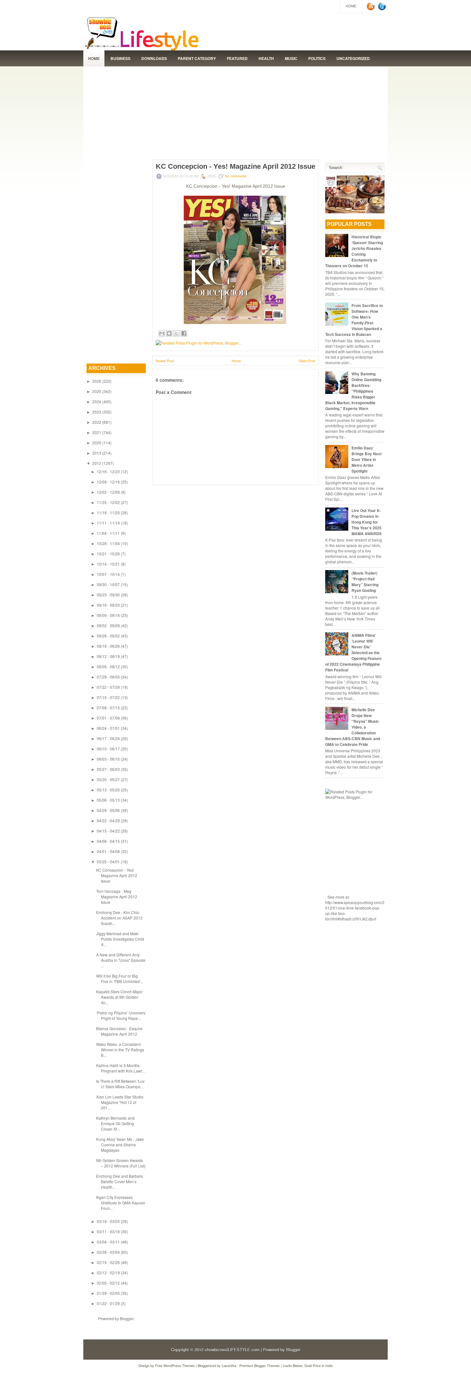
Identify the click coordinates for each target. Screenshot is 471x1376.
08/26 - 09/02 (108, 635)
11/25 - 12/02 (108, 502)
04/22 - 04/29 (108, 820)
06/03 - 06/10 (108, 759)
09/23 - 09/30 (108, 594)
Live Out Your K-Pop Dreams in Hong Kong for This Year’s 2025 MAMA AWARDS (366, 522)
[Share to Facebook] (184, 333)
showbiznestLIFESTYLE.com (232, 1349)
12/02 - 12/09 (108, 492)
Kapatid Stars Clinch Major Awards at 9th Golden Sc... (119, 997)
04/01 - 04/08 (108, 851)
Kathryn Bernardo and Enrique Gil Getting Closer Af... (115, 1123)
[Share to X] (176, 333)
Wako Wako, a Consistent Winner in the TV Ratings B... (120, 1049)
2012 (96, 463)
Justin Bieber (292, 1365)
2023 (96, 412)
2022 (96, 422)
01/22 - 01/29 (108, 1303)
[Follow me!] (382, 9)
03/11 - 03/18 (108, 1231)
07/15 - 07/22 (108, 697)
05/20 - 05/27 (108, 779)
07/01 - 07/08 (108, 718)
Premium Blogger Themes (259, 1365)
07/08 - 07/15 (108, 707)
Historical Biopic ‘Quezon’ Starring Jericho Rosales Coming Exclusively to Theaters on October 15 (354, 251)
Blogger (126, 1318)
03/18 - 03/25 (108, 1221)
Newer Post (165, 360)
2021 (96, 432)
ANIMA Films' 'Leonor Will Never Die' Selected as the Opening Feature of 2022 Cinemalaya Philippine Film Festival (353, 652)
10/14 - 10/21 (108, 564)
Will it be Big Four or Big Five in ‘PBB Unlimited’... (119, 978)
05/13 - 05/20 (108, 789)
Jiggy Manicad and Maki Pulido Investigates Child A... (120, 939)
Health (266, 58)
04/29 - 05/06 (108, 810)
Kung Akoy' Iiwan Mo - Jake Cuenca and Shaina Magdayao (120, 1144)
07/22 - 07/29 (108, 687)
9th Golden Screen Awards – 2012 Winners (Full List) (120, 1163)
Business (120, 58)
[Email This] (162, 333)
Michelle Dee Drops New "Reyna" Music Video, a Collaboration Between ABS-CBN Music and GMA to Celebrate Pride (352, 727)
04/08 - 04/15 (108, 841)
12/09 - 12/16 (108, 481)
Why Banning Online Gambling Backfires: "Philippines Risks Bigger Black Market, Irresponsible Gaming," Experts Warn (353, 391)
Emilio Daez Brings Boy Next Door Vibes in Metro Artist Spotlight (366, 459)
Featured (237, 58)
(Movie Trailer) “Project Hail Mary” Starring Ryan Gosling (364, 581)
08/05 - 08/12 (108, 666)
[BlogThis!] (169, 333)
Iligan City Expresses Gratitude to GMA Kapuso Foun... (120, 1202)
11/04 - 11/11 (108, 533)
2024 (96, 401)
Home (351, 6)
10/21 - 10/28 (108, 553)
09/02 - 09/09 (108, 625)
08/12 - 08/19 (108, 656)
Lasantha (229, 1365)
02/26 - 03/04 (108, 1252)
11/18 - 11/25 (108, 512)
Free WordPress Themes (175, 1365)
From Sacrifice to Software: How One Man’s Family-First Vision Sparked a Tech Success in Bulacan (354, 320)
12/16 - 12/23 (108, 471)
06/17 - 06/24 (108, 738)
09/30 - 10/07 (108, 584)
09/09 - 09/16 (108, 615)
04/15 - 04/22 (108, 830)
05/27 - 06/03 (108, 769)
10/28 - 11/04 (108, 543)
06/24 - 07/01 (108, 728)
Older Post (307, 360)
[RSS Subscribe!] (371, 9)
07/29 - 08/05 (108, 676)
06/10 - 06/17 (108, 748)
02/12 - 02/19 (108, 1272)
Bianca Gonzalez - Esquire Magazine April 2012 (119, 1031)
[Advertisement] (235, 111)
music (291, 58)
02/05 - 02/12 (108, 1283)
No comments (236, 176)
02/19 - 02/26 (108, 1262)
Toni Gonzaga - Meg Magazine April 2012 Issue (116, 896)
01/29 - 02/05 (108, 1293)
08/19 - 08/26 (108, 646)
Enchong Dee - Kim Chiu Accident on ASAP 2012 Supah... (119, 918)
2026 (96, 381)
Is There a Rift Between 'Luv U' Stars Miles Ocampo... (120, 1083)
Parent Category (197, 58)
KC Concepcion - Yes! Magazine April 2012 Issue (116, 875)
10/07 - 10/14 (108, 574)
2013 (96, 453)
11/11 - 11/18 (108, 523)
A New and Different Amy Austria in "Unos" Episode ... (120, 960)
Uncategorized (353, 58)
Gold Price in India (318, 1365)
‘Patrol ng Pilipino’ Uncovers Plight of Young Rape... (120, 1015)
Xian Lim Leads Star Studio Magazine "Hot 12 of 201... (120, 1102)
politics (317, 58)
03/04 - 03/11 (108, 1241)
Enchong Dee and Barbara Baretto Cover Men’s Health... (119, 1181)
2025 (96, 391)
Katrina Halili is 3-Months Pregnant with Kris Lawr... (120, 1068)
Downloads (154, 58)
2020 (96, 442)
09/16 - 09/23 (108, 605)
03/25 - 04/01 (108, 861)
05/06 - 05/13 (108, 800)
